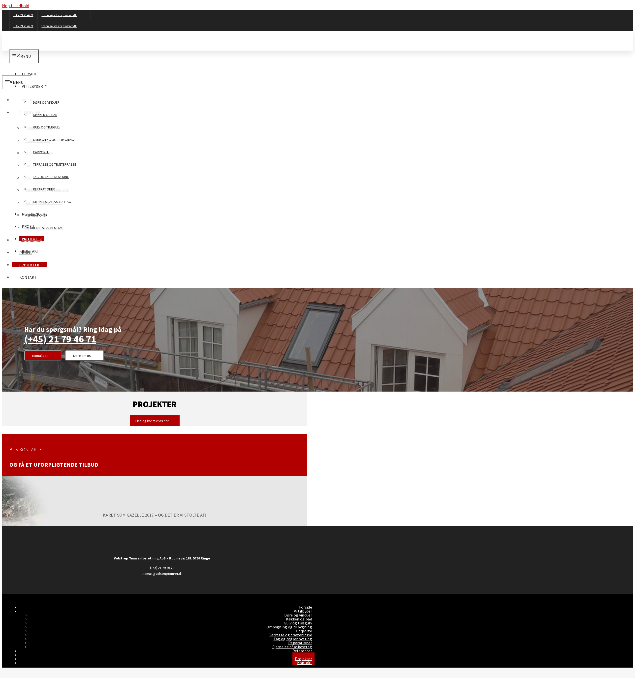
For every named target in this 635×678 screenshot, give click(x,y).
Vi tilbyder (32, 86)
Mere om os (82, 355)
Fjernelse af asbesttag (52, 201)
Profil (28, 226)
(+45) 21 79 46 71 (23, 15)
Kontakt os (40, 355)
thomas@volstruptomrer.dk (59, 15)
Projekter (32, 238)
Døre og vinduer (46, 102)
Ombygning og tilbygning (53, 139)
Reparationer (44, 189)
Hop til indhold (15, 5)
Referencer (33, 214)
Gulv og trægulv (46, 127)
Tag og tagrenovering (51, 177)
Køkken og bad (45, 115)
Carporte (41, 152)
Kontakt (30, 251)
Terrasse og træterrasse (54, 164)
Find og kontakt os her (152, 421)
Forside (29, 73)
